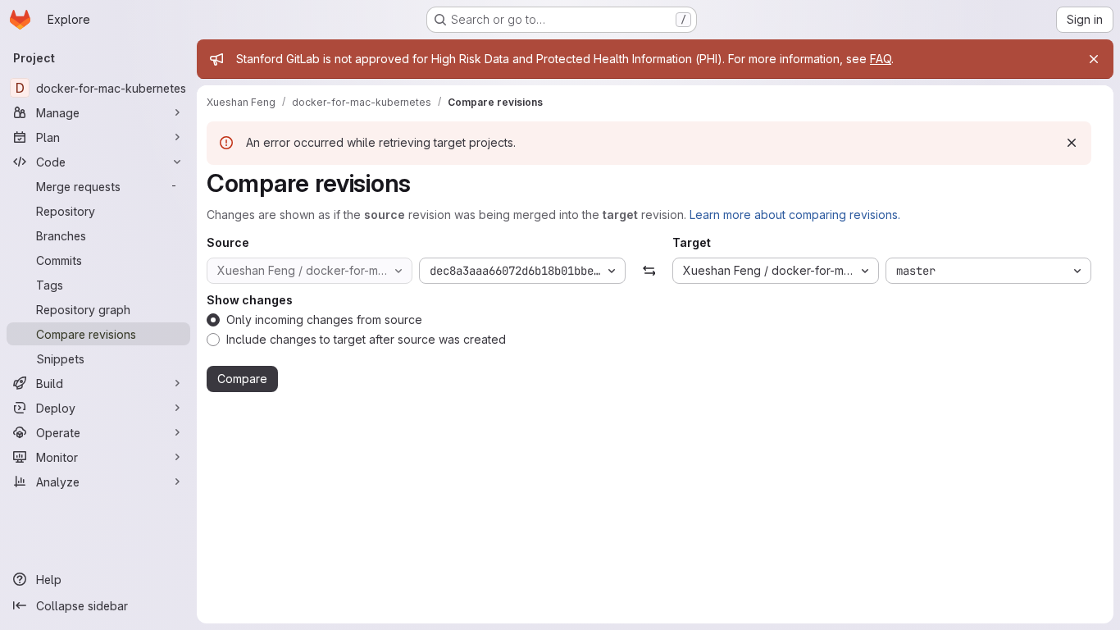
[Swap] (649, 271)
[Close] (1094, 59)
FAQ (880, 59)
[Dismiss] (1071, 143)
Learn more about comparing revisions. (795, 214)
